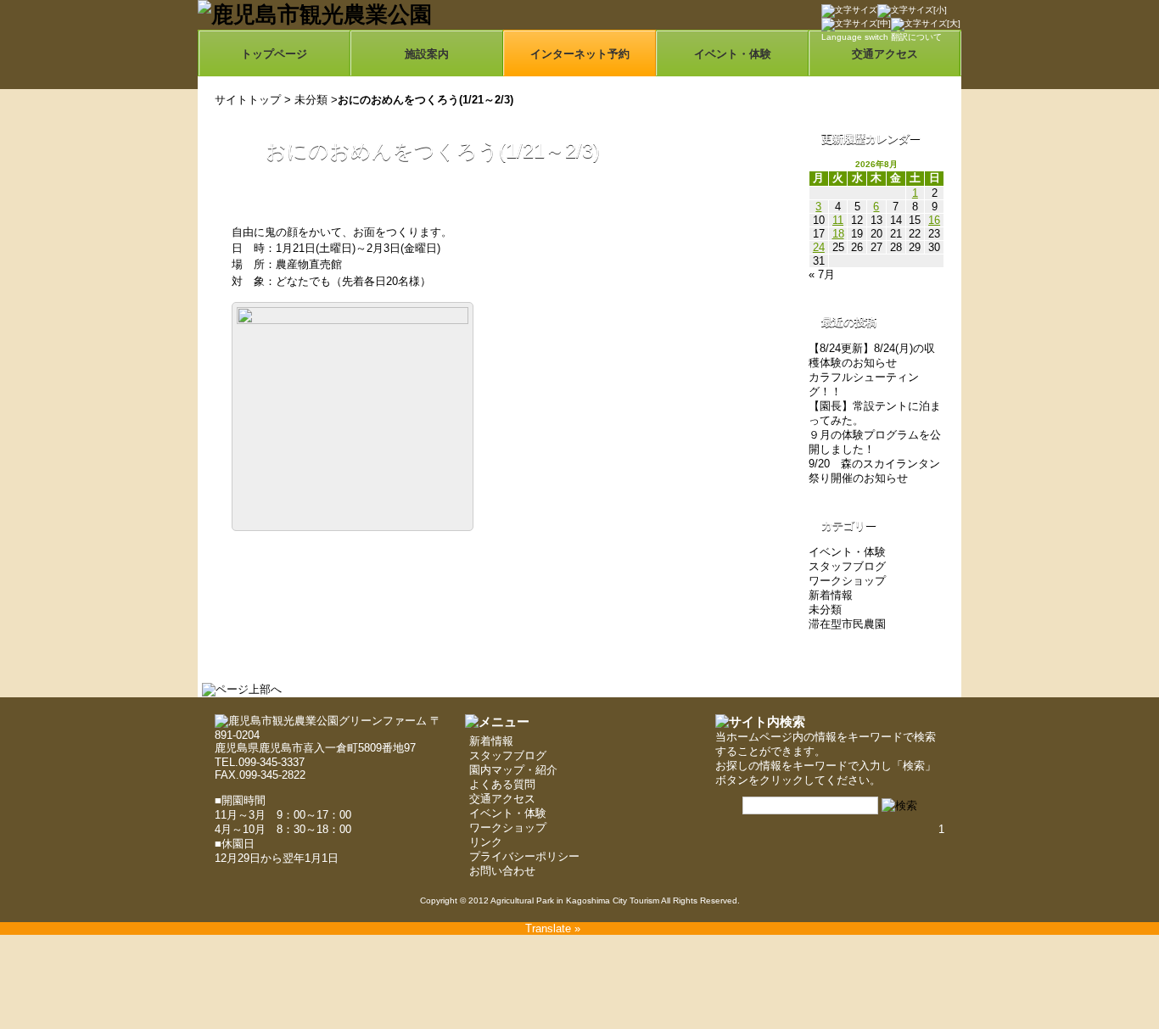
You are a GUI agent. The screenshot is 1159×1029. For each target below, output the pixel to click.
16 (934, 220)
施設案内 (427, 54)
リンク (485, 842)
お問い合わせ (502, 870)
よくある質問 (502, 784)
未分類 (311, 99)
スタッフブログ (847, 566)
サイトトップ (248, 99)
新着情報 (831, 595)
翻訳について (916, 37)
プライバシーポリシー (524, 856)
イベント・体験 (732, 54)
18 (838, 233)
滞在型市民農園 (847, 624)
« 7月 (822, 274)
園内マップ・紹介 (513, 769)
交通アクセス (502, 798)
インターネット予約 (580, 54)
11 (837, 220)
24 (819, 247)
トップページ (274, 54)
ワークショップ (847, 580)
